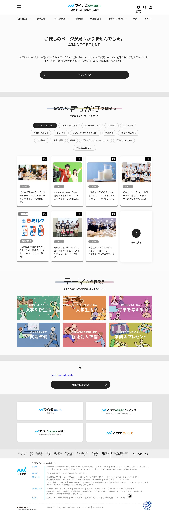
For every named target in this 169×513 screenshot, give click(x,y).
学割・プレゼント (116, 19)
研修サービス (51, 498)
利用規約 (31, 454)
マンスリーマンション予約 (139, 482)
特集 (135, 19)
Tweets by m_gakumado (62, 375)
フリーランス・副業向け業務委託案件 (109, 469)
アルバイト (143, 466)
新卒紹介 (90, 488)
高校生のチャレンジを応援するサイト (92, 477)
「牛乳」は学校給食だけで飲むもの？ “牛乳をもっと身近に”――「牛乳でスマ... (101, 195)
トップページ (84, 75)
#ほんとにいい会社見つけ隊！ (85, 133)
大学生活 (41, 19)
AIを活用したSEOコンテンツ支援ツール (60, 485)
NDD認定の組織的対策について (119, 454)
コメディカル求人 (99, 491)
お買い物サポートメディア (119, 482)
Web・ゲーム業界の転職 (63, 488)
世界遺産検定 (97, 479)
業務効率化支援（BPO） (66, 498)
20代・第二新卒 (79, 488)
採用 (78, 507)
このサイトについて (23, 454)
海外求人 (114, 466)
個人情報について (40, 454)
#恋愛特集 (41, 140)
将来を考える (60, 19)
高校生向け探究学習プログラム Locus (73, 473)
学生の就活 (50, 466)
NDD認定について (105, 454)
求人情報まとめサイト (54, 477)
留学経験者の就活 (62, 466)
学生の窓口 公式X (80, 385)
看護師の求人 (86, 491)
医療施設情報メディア (100, 482)
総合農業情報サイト (110, 479)
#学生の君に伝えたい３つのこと (95, 140)
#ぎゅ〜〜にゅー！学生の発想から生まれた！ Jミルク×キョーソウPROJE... (66, 195)
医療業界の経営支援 (63, 494)
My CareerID (86, 482)
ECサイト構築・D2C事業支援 (56, 482)
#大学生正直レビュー (84, 148)
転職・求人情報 (103, 466)
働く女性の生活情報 (53, 479)
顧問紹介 (65, 491)
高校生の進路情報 (52, 473)
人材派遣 (50, 488)
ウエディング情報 (84, 479)
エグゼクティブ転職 (116, 488)
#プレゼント (60, 133)
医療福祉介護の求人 (130, 469)
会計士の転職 (129, 488)
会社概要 (49, 507)
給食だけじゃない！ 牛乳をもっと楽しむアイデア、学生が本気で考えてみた (135, 195)
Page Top (142, 454)
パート (49, 469)
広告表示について (58, 454)
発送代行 (80, 498)
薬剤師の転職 (75, 491)
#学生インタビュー (124, 140)
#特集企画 (109, 133)
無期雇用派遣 (138, 491)
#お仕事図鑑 (128, 125)
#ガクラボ (111, 125)
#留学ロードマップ (92, 125)
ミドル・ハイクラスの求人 (128, 466)
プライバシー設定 (94, 454)
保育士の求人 (126, 491)
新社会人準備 (95, 19)
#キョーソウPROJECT (45, 125)
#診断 (72, 140)
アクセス (57, 507)
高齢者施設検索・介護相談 (84, 485)
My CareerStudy (74, 482)
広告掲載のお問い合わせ (82, 454)
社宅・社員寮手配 (107, 498)
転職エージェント (101, 488)
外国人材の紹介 (77, 494)
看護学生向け (75, 466)
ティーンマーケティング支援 (116, 477)
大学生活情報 (133, 477)
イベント (148, 19)
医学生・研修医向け (88, 466)
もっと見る (136, 242)
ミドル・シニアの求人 (61, 469)
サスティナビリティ (68, 507)
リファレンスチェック (122, 498)
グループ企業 (86, 507)
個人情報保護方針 (98, 507)
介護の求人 (50, 494)
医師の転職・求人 (114, 491)
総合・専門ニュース (70, 477)
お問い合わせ (49, 454)
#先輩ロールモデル (40, 133)
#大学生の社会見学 (69, 125)
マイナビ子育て (125, 479)
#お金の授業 (58, 140)
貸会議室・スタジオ (91, 498)
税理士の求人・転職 (53, 491)
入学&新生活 (22, 19)
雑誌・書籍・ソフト (69, 479)
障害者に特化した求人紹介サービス (82, 469)
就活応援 (79, 19)
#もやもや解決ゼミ (129, 133)
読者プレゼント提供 (69, 454)
